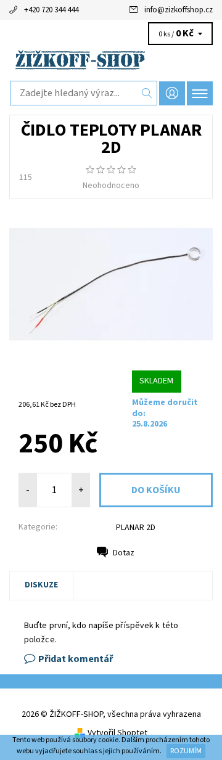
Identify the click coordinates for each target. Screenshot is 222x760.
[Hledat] (147, 93)
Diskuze (41, 585)
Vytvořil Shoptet (117, 733)
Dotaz (123, 553)
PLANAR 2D (135, 527)
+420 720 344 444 (51, 9)
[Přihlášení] (172, 93)
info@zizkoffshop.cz (178, 9)
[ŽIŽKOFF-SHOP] (111, 60)
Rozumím (186, 751)
